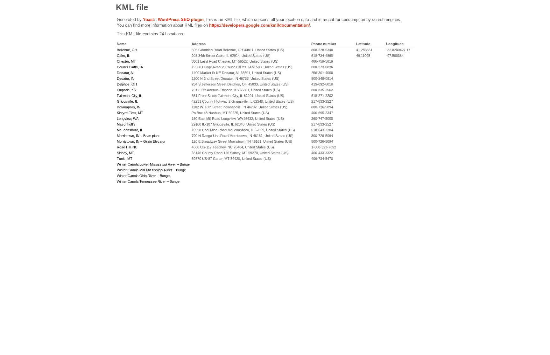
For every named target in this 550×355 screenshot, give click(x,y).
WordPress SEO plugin (181, 19)
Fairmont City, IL (129, 96)
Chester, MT (126, 61)
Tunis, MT (124, 158)
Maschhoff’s (126, 124)
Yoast (148, 19)
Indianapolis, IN (128, 107)
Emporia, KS (126, 90)
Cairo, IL (123, 56)
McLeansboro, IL (130, 130)
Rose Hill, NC (127, 147)
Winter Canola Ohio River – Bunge (143, 176)
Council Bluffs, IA (130, 67)
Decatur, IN (125, 78)
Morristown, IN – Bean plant (138, 136)
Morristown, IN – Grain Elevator (141, 141)
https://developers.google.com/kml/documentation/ (259, 25)
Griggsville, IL (127, 101)
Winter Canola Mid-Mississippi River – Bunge (151, 170)
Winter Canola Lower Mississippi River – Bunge (153, 164)
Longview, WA (127, 118)
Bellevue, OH (127, 50)
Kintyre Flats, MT (130, 113)
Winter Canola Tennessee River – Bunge (148, 181)
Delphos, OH (127, 84)
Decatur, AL (126, 73)
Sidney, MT (125, 153)
